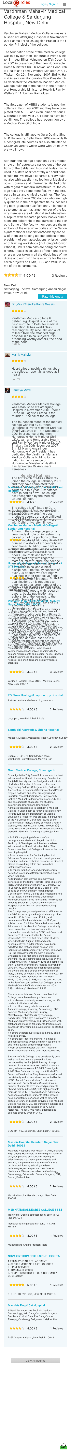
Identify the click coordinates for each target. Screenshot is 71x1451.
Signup (53, 4)
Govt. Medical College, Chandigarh (31, 770)
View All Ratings (35, 1360)
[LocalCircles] (16, 3)
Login (43, 4)
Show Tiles (65, 4)
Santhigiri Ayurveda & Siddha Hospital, (34, 729)
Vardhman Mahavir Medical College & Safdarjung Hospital (33, 527)
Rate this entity (52, 296)
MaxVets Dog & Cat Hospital (26, 1305)
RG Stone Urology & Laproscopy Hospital (35, 695)
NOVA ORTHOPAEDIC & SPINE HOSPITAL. (35, 1256)
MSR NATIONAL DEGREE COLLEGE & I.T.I (35, 1209)
